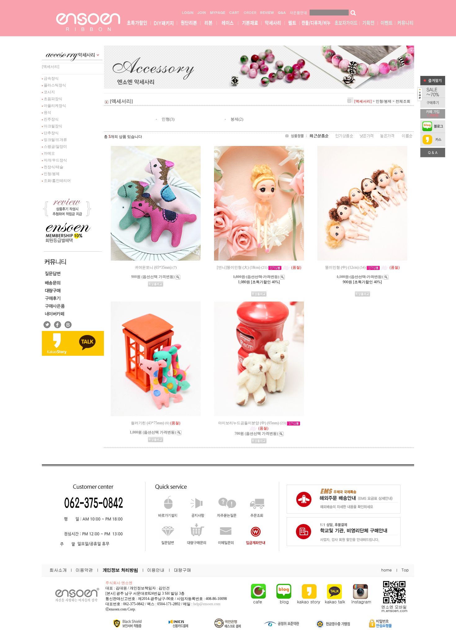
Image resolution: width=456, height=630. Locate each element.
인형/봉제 (51, 174)
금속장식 (51, 78)
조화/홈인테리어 (57, 180)
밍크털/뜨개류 (55, 140)
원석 (47, 112)
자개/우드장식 (55, 160)
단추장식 (51, 133)
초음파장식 (52, 99)
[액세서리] (50, 66)
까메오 (49, 153)
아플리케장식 (54, 106)
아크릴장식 (52, 126)
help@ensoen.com (206, 604)
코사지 (49, 92)
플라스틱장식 (54, 85)
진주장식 (51, 119)
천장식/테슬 (53, 167)
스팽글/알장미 (55, 146)
